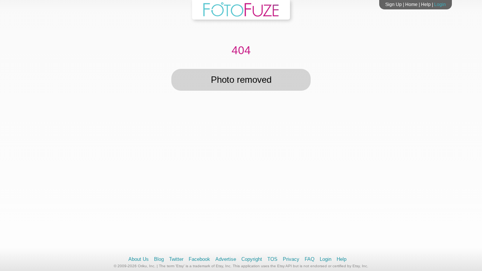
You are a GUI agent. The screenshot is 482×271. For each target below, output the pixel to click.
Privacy (291, 259)
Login (440, 4)
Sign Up (393, 4)
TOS (272, 259)
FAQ (309, 259)
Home (411, 4)
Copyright (251, 259)
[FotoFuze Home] (241, 15)
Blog (159, 259)
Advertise (225, 259)
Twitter (176, 259)
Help (426, 4)
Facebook (199, 259)
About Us (138, 259)
